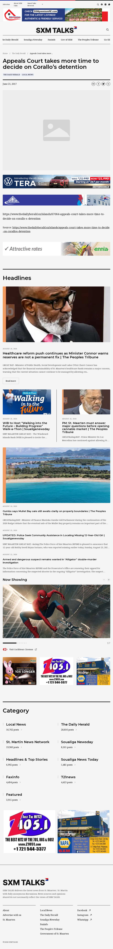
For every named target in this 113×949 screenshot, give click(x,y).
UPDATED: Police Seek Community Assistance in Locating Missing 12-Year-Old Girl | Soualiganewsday (54, 537)
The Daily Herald (9, 39)
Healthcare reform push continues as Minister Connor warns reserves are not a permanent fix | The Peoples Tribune (55, 355)
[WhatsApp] (109, 4)
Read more (12, 380)
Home (5, 53)
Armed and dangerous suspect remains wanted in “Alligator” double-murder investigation (50, 561)
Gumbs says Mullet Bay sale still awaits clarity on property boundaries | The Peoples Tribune (54, 513)
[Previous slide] (104, 579)
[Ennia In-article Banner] (56, 249)
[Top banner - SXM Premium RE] (56, 14)
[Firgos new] (93, 671)
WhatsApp (82, 919)
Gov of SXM (66, 39)
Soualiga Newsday (33, 39)
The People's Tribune (51, 928)
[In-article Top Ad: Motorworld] (56, 181)
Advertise (6, 4)
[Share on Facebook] (98, 84)
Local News (27, 74)
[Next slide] (108, 579)
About (6, 910)
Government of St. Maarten (54, 933)
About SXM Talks (18, 4)
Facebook (82, 910)
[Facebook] (102, 4)
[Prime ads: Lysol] (19, 671)
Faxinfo (51, 39)
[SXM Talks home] (56, 29)
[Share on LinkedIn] (108, 84)
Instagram (82, 915)
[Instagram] (105, 4)
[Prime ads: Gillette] (56, 671)
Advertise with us (12, 915)
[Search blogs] (98, 4)
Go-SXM (108, 39)
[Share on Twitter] (103, 84)
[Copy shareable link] (93, 84)
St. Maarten (9, 919)
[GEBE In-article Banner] (56, 200)
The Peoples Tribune (88, 39)
